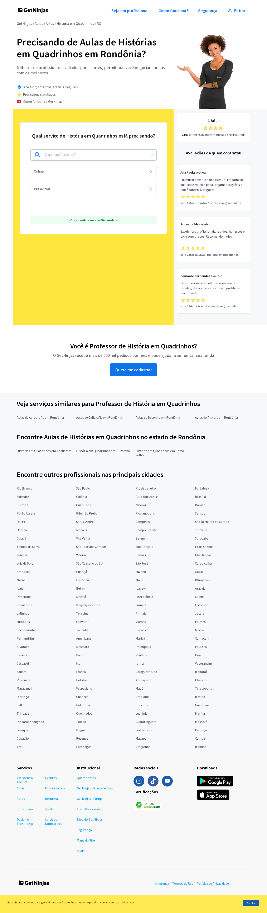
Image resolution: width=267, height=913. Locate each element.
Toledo (81, 722)
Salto (20, 705)
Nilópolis (23, 622)
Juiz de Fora (25, 563)
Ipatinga (23, 697)
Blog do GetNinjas (90, 819)
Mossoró (201, 722)
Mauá (139, 580)
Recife (21, 522)
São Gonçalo (145, 547)
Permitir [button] (251, 903)
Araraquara (143, 680)
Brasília (200, 497)
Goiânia (81, 497)
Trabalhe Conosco (90, 809)
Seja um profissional (130, 10)
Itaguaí (81, 730)
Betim (80, 588)
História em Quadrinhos (75, 23)
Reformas (52, 799)
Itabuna (200, 747)
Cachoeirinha (26, 630)
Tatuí (20, 747)
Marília (200, 713)
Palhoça (201, 730)
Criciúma (142, 705)
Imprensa (162, 883)
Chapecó (82, 697)
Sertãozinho (144, 730)
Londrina (82, 580)
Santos (200, 513)
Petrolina (83, 705)
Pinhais (141, 613)
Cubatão (23, 738)
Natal (21, 580)
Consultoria (25, 809)
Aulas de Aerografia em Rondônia (40, 417)
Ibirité (140, 663)
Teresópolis (203, 688)
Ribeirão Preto (86, 513)
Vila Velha (83, 538)
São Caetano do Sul (89, 563)
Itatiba (200, 697)
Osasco (22, 530)
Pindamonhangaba (30, 722)
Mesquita (82, 647)
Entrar (239, 10)
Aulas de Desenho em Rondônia (158, 417)
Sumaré (141, 605)
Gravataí (82, 622)
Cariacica (142, 630)
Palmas (200, 622)
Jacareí (200, 613)
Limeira (22, 655)
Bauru (80, 655)
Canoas (141, 555)
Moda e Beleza (55, 788)
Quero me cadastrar (133, 369)
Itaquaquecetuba (88, 605)
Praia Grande (204, 547)
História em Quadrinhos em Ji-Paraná (103, 451)
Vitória (81, 555)
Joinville (201, 530)
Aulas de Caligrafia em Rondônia (99, 417)
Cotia (199, 572)
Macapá (141, 738)
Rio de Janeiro (146, 488)
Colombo (201, 605)
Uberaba (201, 680)
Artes (50, 23)
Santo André (85, 522)
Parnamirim (25, 638)
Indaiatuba (24, 605)
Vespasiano (84, 688)
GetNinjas (24, 23)
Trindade (23, 713)
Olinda (199, 597)
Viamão (141, 622)
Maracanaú (24, 688)
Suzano (141, 572)
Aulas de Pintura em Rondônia (216, 417)
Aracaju (200, 588)
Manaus (81, 530)
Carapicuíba (203, 563)
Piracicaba (24, 597)
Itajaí (20, 588)
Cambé (200, 738)
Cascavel (23, 663)
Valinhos (23, 613)
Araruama (143, 697)
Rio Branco (24, 488)
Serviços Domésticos (53, 821)
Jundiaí (22, 555)
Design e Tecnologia (25, 821)
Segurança (207, 10)
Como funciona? (173, 10)
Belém (140, 538)
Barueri (200, 505)
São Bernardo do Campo (212, 522)
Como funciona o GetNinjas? (43, 101)
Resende (82, 738)
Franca (81, 672)
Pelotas (81, 680)
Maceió (81, 597)
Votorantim (203, 663)
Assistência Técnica (25, 780)
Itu (78, 663)
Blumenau (202, 580)
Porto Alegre (26, 513)
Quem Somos (86, 778)
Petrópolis (143, 647)
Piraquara (23, 680)
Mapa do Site (86, 840)
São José (142, 563)
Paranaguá (83, 747)
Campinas (143, 522)
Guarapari (202, 705)
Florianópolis (145, 513)
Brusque (22, 730)
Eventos (51, 778)
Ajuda (80, 851)
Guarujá (81, 572)
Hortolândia (144, 597)
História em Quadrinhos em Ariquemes (44, 451)
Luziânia (141, 713)
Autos (21, 799)
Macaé (199, 630)
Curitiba (22, 505)
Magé (139, 688)
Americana (83, 638)
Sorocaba (201, 538)
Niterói (141, 505)
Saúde (49, 809)
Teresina (82, 613)
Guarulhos (83, 505)
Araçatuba (143, 747)
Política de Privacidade (213, 883)
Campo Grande (146, 530)
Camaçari (202, 638)
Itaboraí (201, 672)
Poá (198, 655)
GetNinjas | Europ (89, 799)
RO (99, 23)
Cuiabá (21, 538)
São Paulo (83, 488)
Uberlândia (203, 555)
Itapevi (141, 588)
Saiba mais (128, 902)
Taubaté (82, 630)
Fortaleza (202, 488)
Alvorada (23, 647)
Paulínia (141, 655)
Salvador (23, 497)
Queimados (84, 713)
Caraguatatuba (146, 672)
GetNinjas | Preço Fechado (95, 788)
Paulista (201, 647)
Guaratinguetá (146, 722)
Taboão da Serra (28, 547)
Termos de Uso (182, 883)
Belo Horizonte (147, 497)
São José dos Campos (91, 547)
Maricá (140, 638)
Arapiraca (23, 572)
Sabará (21, 672)
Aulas (39, 23)
